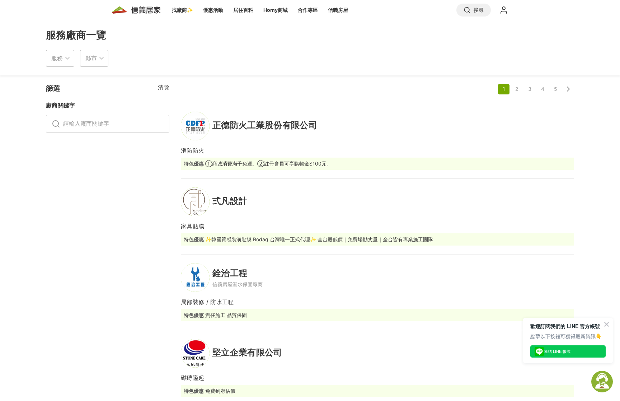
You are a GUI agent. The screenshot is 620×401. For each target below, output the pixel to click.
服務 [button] (57, 58)
